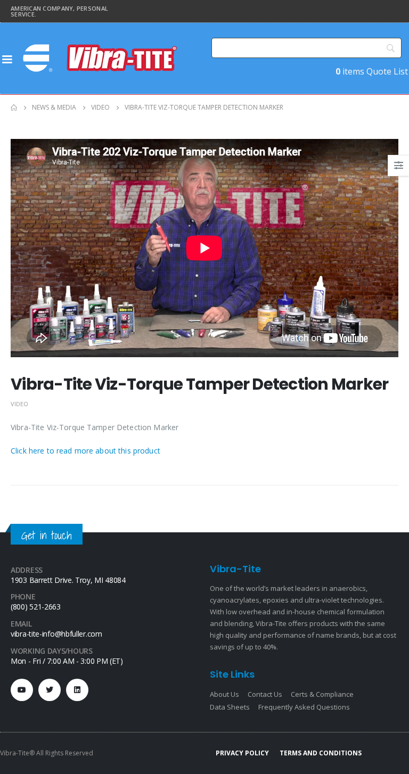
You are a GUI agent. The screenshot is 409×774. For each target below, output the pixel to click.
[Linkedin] (77, 690)
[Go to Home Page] (14, 107)
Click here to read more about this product (85, 451)
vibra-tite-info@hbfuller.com (56, 634)
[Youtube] (22, 690)
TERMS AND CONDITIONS (321, 752)
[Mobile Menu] (7, 58)
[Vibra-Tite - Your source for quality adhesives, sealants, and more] (101, 58)
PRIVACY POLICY (242, 752)
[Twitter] (49, 690)
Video (19, 404)
